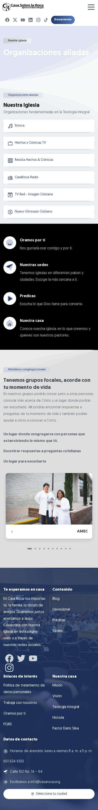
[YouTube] (23, 20)
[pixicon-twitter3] (21, 657)
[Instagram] (38, 20)
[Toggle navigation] (91, 7)
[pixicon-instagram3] (9, 667)
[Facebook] (7, 20)
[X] (15, 20)
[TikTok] (46, 20)
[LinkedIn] (30, 20)
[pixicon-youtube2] (33, 657)
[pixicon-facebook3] (9, 657)
